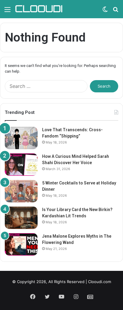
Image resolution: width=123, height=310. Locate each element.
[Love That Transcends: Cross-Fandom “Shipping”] (21, 138)
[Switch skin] (105, 11)
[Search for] (116, 11)
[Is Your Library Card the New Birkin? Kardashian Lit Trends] (21, 218)
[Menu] (7, 11)
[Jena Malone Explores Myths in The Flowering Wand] (21, 244)
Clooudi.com (99, 281)
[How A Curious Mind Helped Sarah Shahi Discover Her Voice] (21, 164)
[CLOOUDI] (39, 9)
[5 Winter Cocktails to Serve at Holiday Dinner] (21, 191)
